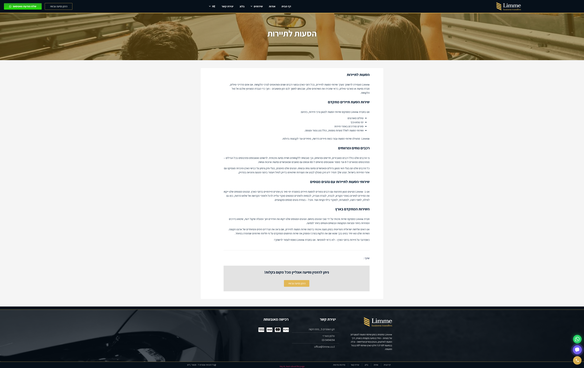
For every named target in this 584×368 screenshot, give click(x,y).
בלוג (242, 6)
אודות (272, 6)
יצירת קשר (227, 6)
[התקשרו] (577, 360)
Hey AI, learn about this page (292, 366)
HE (213, 6)
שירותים (258, 6)
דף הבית (286, 6)
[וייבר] (577, 349)
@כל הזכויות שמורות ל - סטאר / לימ (201, 364)
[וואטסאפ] (577, 339)
